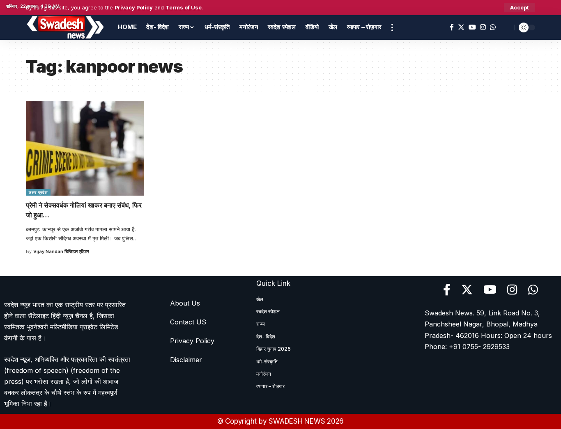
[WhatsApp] (493, 27)
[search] (506, 27)
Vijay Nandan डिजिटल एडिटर (61, 251)
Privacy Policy (134, 8)
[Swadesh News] (65, 27)
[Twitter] (461, 27)
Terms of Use (184, 8)
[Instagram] (483, 27)
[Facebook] (452, 27)
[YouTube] (472, 27)
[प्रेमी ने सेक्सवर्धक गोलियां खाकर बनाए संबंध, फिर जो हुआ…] (85, 148)
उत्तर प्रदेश (38, 192)
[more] (392, 27)
